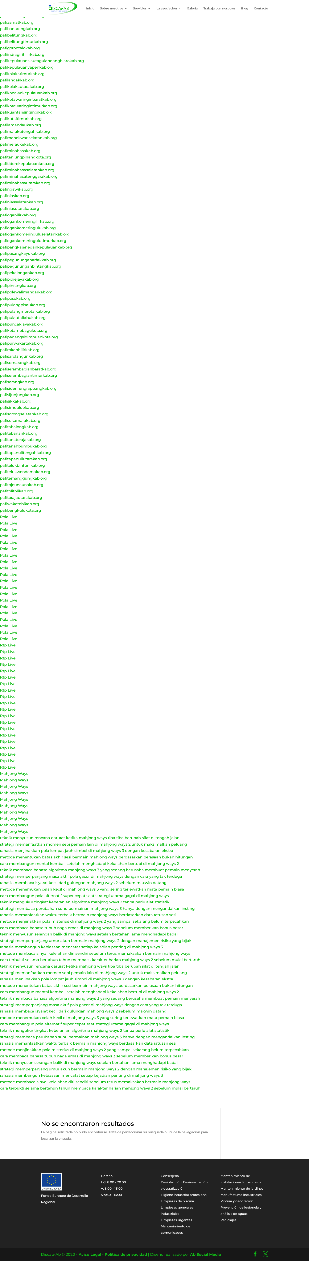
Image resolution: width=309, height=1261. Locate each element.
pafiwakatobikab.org (19, 504)
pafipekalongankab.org (22, 273)
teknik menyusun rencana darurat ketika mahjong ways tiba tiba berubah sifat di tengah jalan (90, 838)
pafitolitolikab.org (16, 491)
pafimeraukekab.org (19, 144)
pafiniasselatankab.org (21, 202)
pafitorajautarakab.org (21, 497)
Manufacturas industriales (241, 1195)
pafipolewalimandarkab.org (26, 292)
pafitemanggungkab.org (23, 478)
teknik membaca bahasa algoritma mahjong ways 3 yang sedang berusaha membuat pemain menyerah (100, 870)
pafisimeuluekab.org (19, 407)
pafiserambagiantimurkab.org (28, 375)
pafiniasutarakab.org (19, 208)
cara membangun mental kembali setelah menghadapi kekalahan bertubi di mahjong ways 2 (89, 863)
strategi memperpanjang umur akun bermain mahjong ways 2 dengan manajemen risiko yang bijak (95, 940)
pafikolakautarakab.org (22, 86)
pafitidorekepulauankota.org (27, 163)
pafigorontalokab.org (20, 48)
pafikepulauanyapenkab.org (27, 67)
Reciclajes (228, 1220)
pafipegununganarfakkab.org (28, 260)
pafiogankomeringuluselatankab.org (35, 234)
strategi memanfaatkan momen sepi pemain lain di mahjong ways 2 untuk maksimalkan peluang (93, 844)
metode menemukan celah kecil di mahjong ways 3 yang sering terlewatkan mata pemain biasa (92, 889)
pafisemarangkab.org (20, 362)
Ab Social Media (205, 1254)
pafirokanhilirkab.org (20, 350)
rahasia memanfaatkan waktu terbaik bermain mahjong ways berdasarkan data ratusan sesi (88, 915)
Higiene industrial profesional (184, 1195)
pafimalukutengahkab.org (25, 131)
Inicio (90, 8)
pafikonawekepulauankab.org (28, 93)
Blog (244, 8)
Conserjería (170, 1176)
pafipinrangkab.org (18, 285)
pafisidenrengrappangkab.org (28, 388)
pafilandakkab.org (17, 80)
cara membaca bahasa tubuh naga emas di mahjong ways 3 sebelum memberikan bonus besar (91, 928)
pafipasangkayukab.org (22, 253)
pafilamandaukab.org (20, 125)
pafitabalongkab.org (19, 427)
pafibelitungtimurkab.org (24, 41)
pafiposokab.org (15, 298)
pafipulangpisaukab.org (22, 305)
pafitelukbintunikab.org (22, 465)
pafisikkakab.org (15, 401)
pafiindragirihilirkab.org (22, 54)
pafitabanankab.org (18, 433)
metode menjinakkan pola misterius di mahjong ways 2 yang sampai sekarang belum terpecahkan (94, 921)
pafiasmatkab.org (16, 22)
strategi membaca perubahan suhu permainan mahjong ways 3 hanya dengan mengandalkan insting (97, 908)
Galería (192, 8)
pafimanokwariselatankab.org (28, 138)
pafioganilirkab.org (18, 215)
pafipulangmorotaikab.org (25, 311)
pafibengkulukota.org (20, 510)
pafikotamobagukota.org (23, 330)
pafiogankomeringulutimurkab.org (33, 240)
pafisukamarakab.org (20, 420)
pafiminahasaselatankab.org (27, 170)
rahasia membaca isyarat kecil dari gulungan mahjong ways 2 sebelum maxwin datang (83, 882)
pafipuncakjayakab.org (22, 324)
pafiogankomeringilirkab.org (27, 221)
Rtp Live (8, 645)
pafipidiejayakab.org (19, 279)
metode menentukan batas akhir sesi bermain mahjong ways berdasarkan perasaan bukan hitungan (96, 857)
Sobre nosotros (111, 8)
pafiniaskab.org (14, 196)
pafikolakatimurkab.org (22, 74)
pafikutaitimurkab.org (21, 118)
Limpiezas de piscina (177, 1201)
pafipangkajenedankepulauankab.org (36, 247)
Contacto (261, 8)
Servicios (140, 8)
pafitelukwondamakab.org (25, 472)
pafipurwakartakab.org (22, 343)
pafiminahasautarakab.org (25, 183)
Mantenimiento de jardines (242, 1188)
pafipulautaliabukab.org (23, 317)
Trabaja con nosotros (219, 8)
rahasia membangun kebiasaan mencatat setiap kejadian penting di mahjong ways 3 (81, 947)
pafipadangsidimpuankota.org (29, 337)
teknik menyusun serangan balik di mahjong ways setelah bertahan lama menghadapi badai (89, 934)
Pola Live (8, 517)
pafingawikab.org (16, 189)
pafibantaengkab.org (20, 28)
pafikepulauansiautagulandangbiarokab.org (42, 61)
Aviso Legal (90, 1254)
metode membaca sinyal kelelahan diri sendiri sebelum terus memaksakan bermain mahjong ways (95, 953)
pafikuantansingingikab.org (26, 112)
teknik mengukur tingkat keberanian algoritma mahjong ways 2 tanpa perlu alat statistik (84, 902)
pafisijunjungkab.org (19, 394)
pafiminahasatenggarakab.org (29, 176)
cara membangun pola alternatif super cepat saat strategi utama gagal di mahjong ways (84, 895)
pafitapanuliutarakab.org (23, 459)
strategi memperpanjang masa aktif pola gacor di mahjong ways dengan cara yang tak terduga (91, 876)
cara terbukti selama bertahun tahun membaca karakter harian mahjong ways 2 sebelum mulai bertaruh (100, 960)
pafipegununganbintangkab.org (30, 266)
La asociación (166, 8)
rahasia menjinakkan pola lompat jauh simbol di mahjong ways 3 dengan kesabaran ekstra (86, 850)
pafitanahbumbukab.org (23, 446)
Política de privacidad (126, 1254)
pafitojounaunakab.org (21, 485)
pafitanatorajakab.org (20, 439)
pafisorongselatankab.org (24, 414)
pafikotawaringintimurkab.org (28, 106)
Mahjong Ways (14, 773)
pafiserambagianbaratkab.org (28, 369)
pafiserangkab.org (17, 382)
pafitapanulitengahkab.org (25, 452)
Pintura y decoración (237, 1201)
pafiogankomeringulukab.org (28, 228)
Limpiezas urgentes (176, 1220)
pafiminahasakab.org (20, 151)
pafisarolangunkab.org (21, 356)
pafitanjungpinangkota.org (25, 157)
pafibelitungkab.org (18, 35)
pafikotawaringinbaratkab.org (28, 99)
